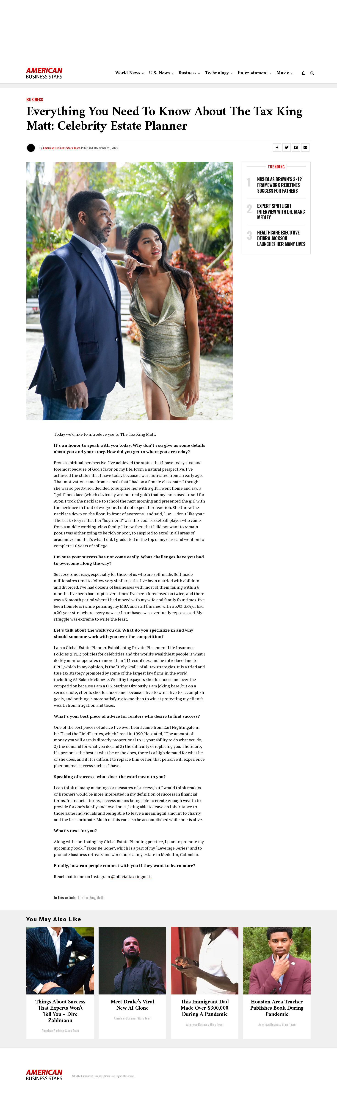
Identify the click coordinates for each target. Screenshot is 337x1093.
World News (127, 73)
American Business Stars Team (61, 147)
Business (187, 73)
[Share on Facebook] (277, 147)
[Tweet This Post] (286, 147)
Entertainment (253, 73)
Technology (217, 73)
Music (283, 73)
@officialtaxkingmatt (131, 876)
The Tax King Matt (90, 897)
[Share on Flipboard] (296, 147)
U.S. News (159, 73)
